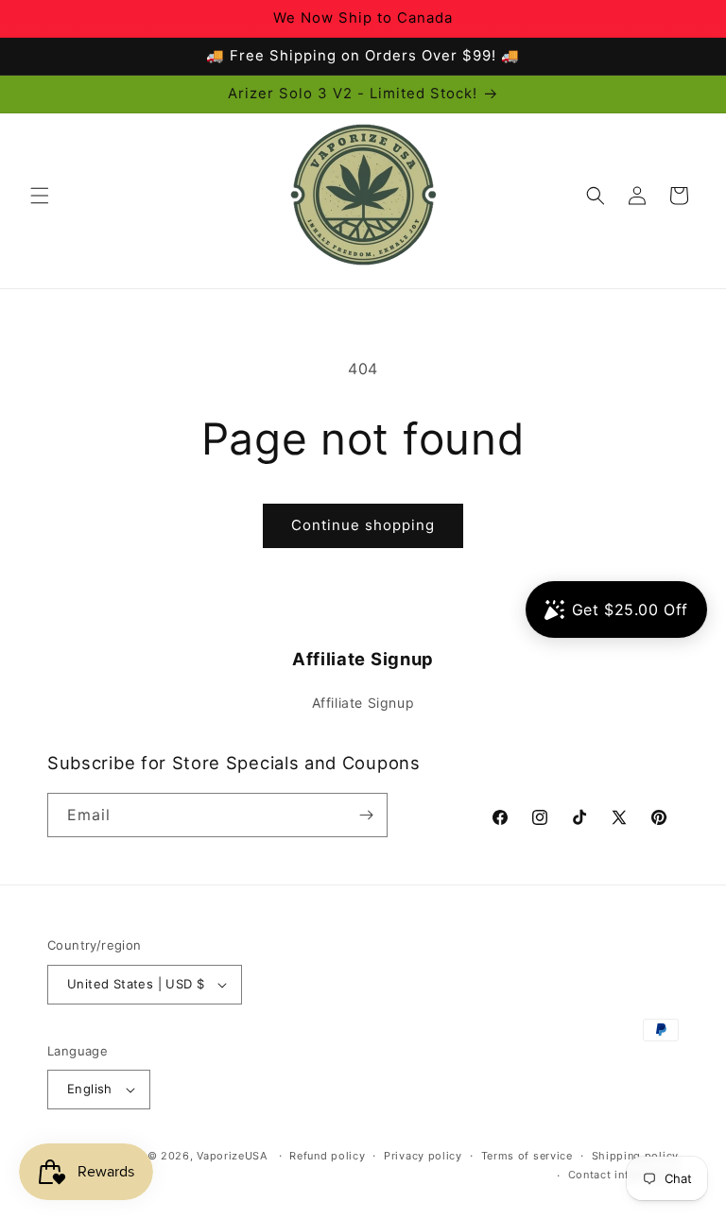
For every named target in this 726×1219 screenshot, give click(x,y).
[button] (39, 195)
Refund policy (327, 1155)
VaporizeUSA (232, 1155)
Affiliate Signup (363, 703)
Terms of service (527, 1155)
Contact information (623, 1174)
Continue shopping (363, 525)
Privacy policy (423, 1155)
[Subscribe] (366, 815)
